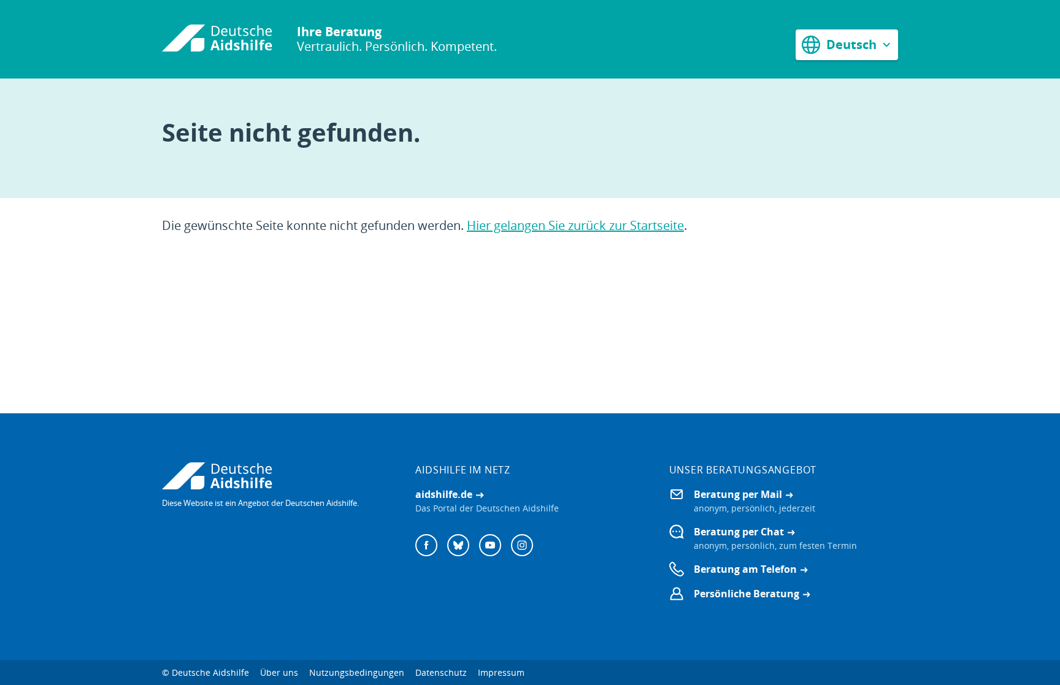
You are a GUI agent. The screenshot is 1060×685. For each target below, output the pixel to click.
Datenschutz (441, 672)
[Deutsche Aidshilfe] (276, 475)
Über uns (279, 672)
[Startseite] (217, 39)
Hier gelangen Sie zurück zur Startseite (575, 225)
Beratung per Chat (739, 531)
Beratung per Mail (738, 494)
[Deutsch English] (847, 44)
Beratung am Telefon (745, 569)
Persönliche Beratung (746, 593)
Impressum (501, 672)
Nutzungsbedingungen (356, 672)
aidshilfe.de (443, 494)
